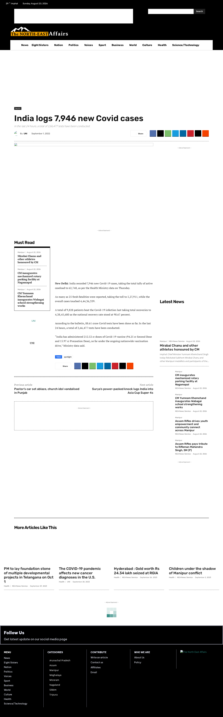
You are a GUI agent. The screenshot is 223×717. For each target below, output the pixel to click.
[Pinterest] (190, 133)
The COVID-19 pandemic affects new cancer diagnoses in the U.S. (80, 572)
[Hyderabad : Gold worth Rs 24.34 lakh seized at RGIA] (139, 548)
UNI (25, 133)
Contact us (97, 662)
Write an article (99, 657)
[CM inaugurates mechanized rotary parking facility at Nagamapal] (166, 377)
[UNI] (17, 133)
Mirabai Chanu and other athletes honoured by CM (29, 259)
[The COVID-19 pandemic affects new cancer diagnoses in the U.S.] (84, 548)
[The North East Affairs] (110, 31)
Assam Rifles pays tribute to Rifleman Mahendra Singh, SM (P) (191, 447)
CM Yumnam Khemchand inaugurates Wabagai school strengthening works (31, 299)
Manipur (21, 252)
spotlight (68, 357)
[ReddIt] (205, 133)
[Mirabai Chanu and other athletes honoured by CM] (184, 322)
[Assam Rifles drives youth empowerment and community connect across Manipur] (166, 423)
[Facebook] (198, 4)
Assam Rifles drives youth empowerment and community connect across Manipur (191, 425)
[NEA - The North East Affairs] (199, 659)
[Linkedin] (183, 133)
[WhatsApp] (168, 133)
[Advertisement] (73, 16)
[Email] (198, 133)
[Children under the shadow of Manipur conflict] (194, 548)
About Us (139, 657)
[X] (207, 4)
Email (94, 672)
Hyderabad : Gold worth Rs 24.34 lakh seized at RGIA (136, 570)
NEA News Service (176, 341)
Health (17, 108)
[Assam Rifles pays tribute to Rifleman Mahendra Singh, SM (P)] (166, 445)
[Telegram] (175, 133)
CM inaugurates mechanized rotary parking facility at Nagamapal (29, 277)
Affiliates (96, 667)
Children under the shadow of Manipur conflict (192, 570)
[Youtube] (215, 4)
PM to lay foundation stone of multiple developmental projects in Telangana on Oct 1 (28, 575)
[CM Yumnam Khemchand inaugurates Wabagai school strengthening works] (166, 400)
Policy (137, 662)
